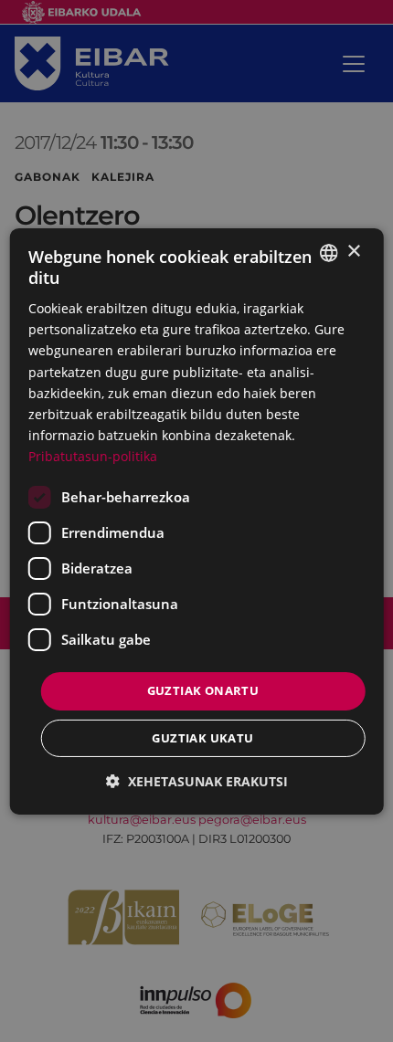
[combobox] (328, 252)
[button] (197, 781)
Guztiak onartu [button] (203, 690)
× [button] (353, 251)
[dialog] (197, 520)
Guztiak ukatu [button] (202, 738)
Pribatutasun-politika (92, 456)
